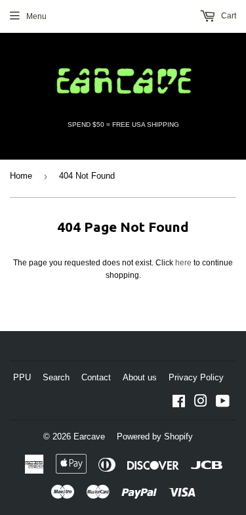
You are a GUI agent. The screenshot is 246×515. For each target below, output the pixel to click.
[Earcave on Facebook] (179, 403)
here (183, 262)
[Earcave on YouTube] (223, 403)
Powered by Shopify (155, 436)
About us (140, 377)
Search (56, 377)
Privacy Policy (196, 377)
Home (21, 176)
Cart (227, 15)
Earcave (89, 436)
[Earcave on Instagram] (200, 403)
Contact (96, 377)
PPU (22, 377)
